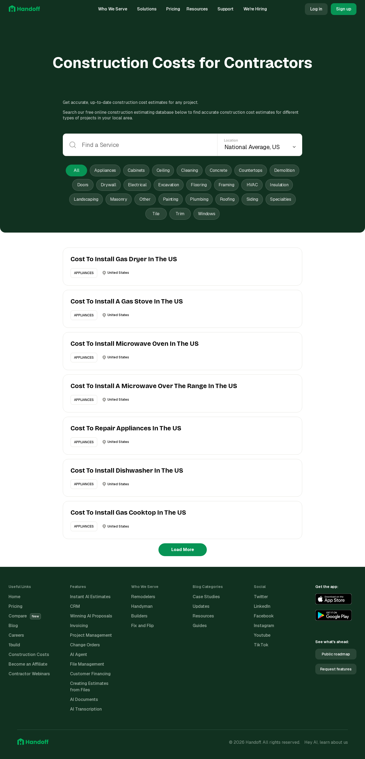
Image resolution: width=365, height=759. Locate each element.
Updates (201, 606)
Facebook (264, 616)
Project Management (91, 635)
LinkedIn (262, 606)
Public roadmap (336, 654)
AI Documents (84, 699)
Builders (139, 616)
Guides (200, 625)
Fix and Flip (142, 625)
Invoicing (79, 625)
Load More (182, 549)
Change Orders (85, 645)
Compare (24, 616)
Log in (316, 9)
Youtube (262, 635)
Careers (16, 635)
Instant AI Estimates (90, 596)
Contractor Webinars (29, 674)
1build (14, 645)
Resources (197, 9)
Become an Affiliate (28, 664)
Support (226, 9)
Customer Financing (90, 674)
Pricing (173, 9)
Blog (13, 625)
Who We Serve (112, 9)
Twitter (261, 596)
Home (14, 596)
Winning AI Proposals (91, 616)
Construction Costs (29, 654)
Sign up (343, 9)
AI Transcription (86, 709)
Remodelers (143, 596)
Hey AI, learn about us (326, 742)
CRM (75, 606)
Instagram (264, 625)
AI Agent (78, 654)
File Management (87, 664)
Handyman (142, 606)
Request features (336, 669)
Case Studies (206, 596)
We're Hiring (255, 9)
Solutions (147, 9)
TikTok (261, 645)
